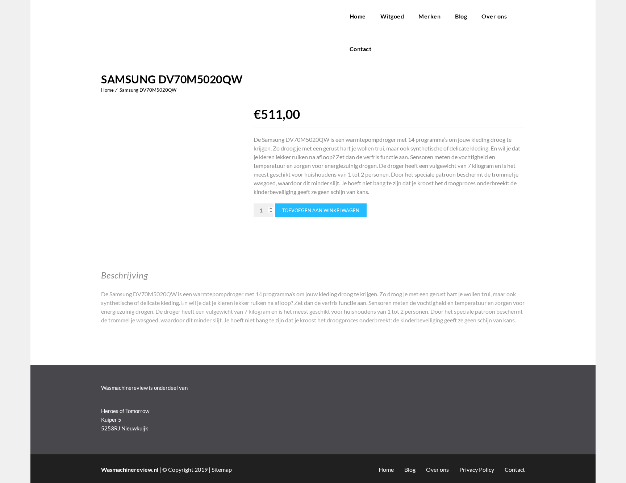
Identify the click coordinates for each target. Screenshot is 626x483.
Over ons (494, 16)
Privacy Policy (476, 469)
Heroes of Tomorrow (125, 411)
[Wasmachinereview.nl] (218, 33)
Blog (461, 16)
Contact (361, 48)
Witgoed (392, 16)
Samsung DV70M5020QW (148, 90)
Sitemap (222, 469)
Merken (429, 16)
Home (358, 16)
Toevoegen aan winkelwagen (320, 210)
